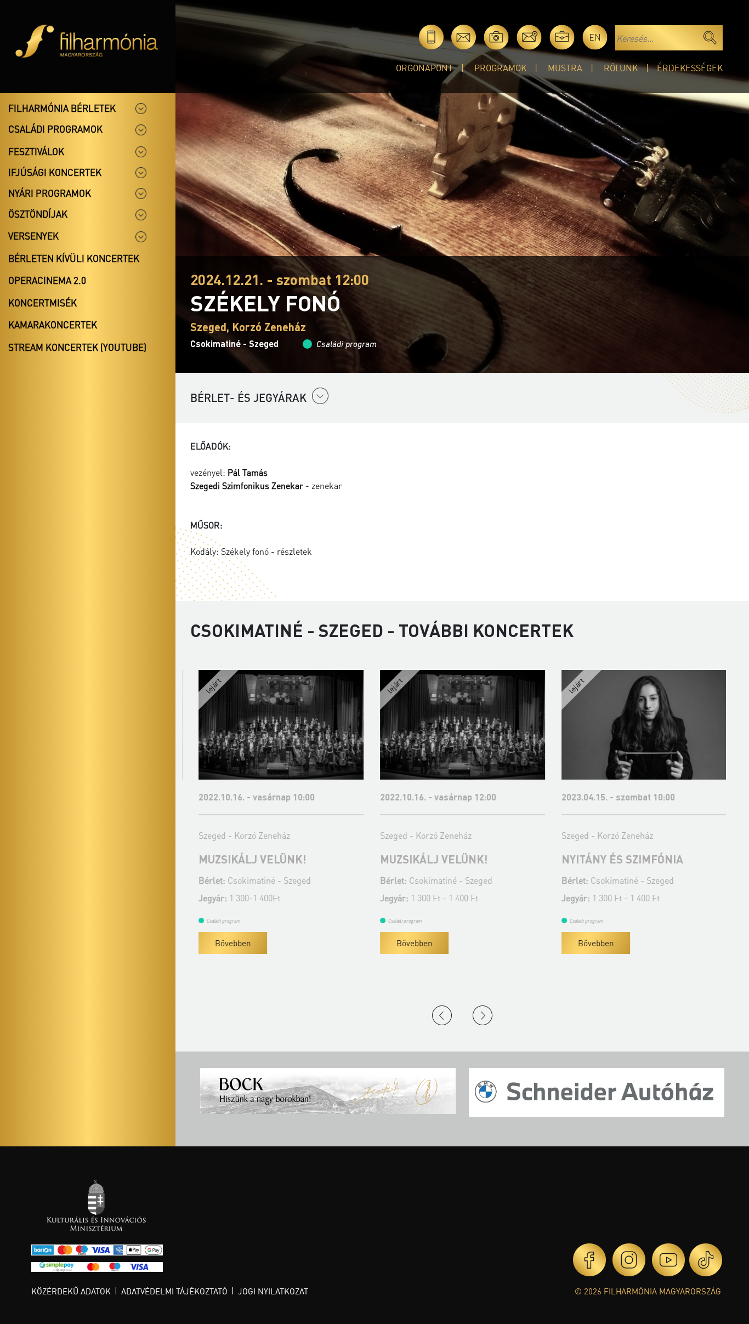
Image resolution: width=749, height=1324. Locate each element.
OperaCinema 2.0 (47, 280)
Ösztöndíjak (37, 214)
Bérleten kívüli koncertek (73, 258)
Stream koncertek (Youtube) (77, 347)
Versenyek (33, 236)
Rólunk (621, 67)
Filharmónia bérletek (62, 108)
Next (482, 1015)
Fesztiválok (36, 151)
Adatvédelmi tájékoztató (174, 1291)
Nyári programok (49, 193)
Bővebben (224, 942)
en (595, 37)
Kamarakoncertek (52, 325)
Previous (442, 1015)
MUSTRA (565, 67)
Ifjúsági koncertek (54, 172)
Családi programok (55, 129)
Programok (500, 67)
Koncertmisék (42, 303)
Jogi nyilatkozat (273, 1291)
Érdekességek (690, 67)
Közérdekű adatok (71, 1291)
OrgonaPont (424, 67)
